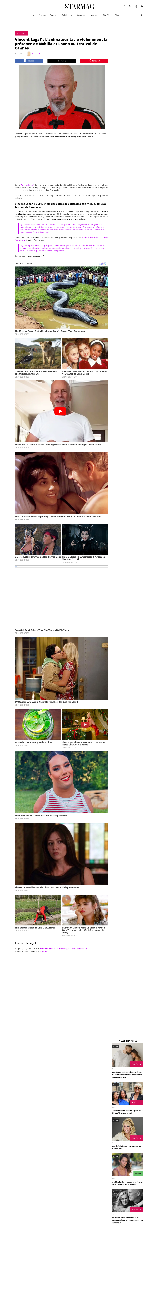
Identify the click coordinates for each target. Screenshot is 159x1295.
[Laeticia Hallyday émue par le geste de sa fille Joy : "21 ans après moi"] (127, 1093)
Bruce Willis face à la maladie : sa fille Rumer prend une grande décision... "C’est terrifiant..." (127, 1220)
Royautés (81, 15)
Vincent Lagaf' (27, 185)
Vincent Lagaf (63, 948)
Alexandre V (36, 54)
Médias (94, 15)
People (53, 15)
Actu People (136, 1064)
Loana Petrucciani (79, 948)
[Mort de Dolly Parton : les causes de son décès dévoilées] (127, 1129)
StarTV (106, 15)
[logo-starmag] (79, 6)
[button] (124, 8)
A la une (42, 15)
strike (44, 951)
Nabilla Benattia (90, 237)
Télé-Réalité (67, 15)
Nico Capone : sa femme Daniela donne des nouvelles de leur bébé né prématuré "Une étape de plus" (127, 1075)
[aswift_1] (79, 23)
